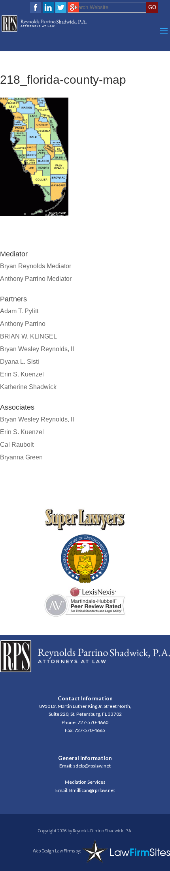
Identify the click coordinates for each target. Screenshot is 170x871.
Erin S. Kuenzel (22, 374)
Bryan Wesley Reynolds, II (37, 349)
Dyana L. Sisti (19, 361)
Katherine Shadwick (28, 387)
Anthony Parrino (22, 323)
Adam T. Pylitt (19, 311)
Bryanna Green (21, 457)
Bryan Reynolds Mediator (35, 266)
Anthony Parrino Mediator (36, 278)
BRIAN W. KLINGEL (28, 336)
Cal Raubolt (17, 444)
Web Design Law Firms (54, 850)
